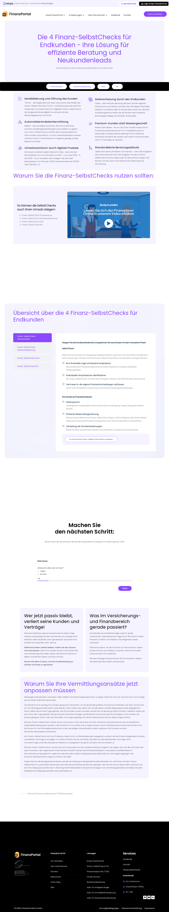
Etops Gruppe (47, 3)
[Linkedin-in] (153, 897)
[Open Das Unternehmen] (106, 15)
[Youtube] (149, 897)
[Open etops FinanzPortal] (64, 15)
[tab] (32, 337)
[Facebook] (145, 897)
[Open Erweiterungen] (83, 15)
